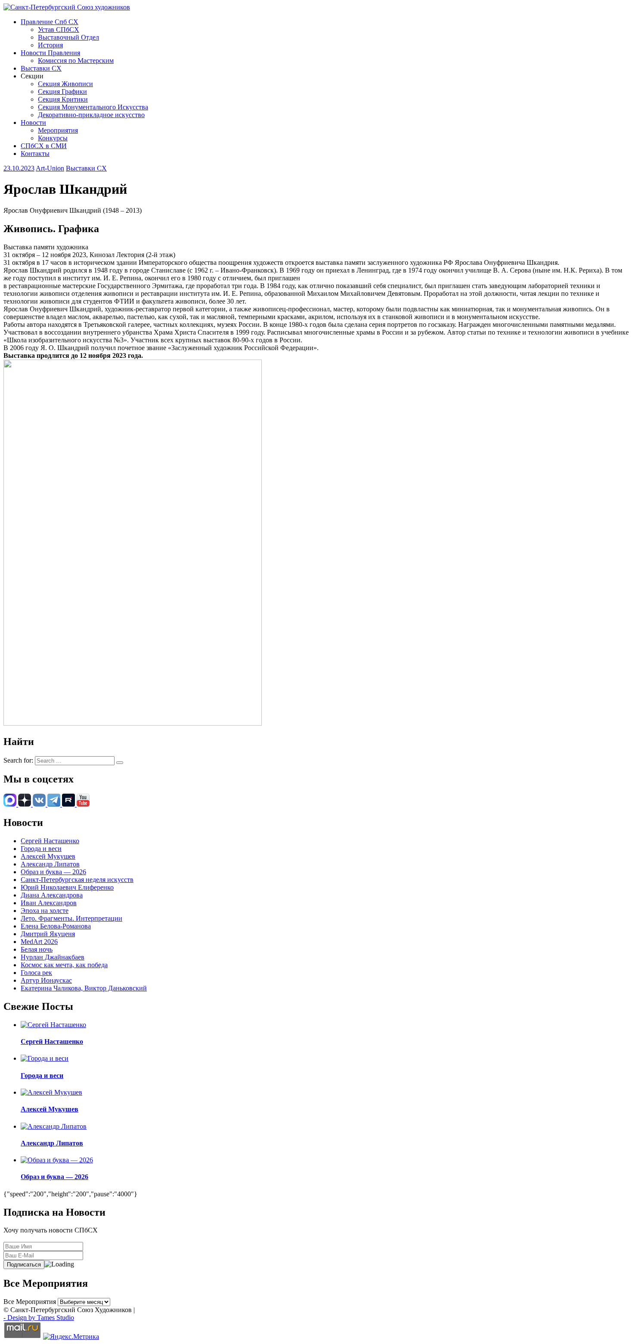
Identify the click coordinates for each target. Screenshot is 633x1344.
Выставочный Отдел (68, 37)
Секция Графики (62, 91)
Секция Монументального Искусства (93, 107)
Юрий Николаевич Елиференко (67, 887)
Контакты (35, 153)
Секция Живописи (65, 83)
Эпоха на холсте (44, 910)
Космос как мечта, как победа (64, 964)
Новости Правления (50, 52)
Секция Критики (63, 99)
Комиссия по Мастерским (76, 60)
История (50, 45)
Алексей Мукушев (48, 856)
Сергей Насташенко (50, 840)
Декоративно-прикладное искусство (91, 114)
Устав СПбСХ (58, 29)
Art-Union (50, 168)
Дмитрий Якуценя (48, 933)
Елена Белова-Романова (56, 926)
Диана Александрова (52, 895)
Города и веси (41, 848)
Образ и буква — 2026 (53, 871)
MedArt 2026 (39, 941)
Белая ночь (37, 949)
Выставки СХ (41, 68)
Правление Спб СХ (49, 21)
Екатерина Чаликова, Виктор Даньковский (84, 988)
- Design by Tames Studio (38, 1317)
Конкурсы (53, 138)
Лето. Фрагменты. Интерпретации (71, 918)
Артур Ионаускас (46, 980)
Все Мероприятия (29, 1301)
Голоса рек (36, 972)
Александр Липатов (50, 864)
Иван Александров (49, 902)
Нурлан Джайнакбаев (52, 957)
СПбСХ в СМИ (44, 145)
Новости (33, 122)
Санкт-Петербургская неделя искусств (77, 879)
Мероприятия (58, 130)
